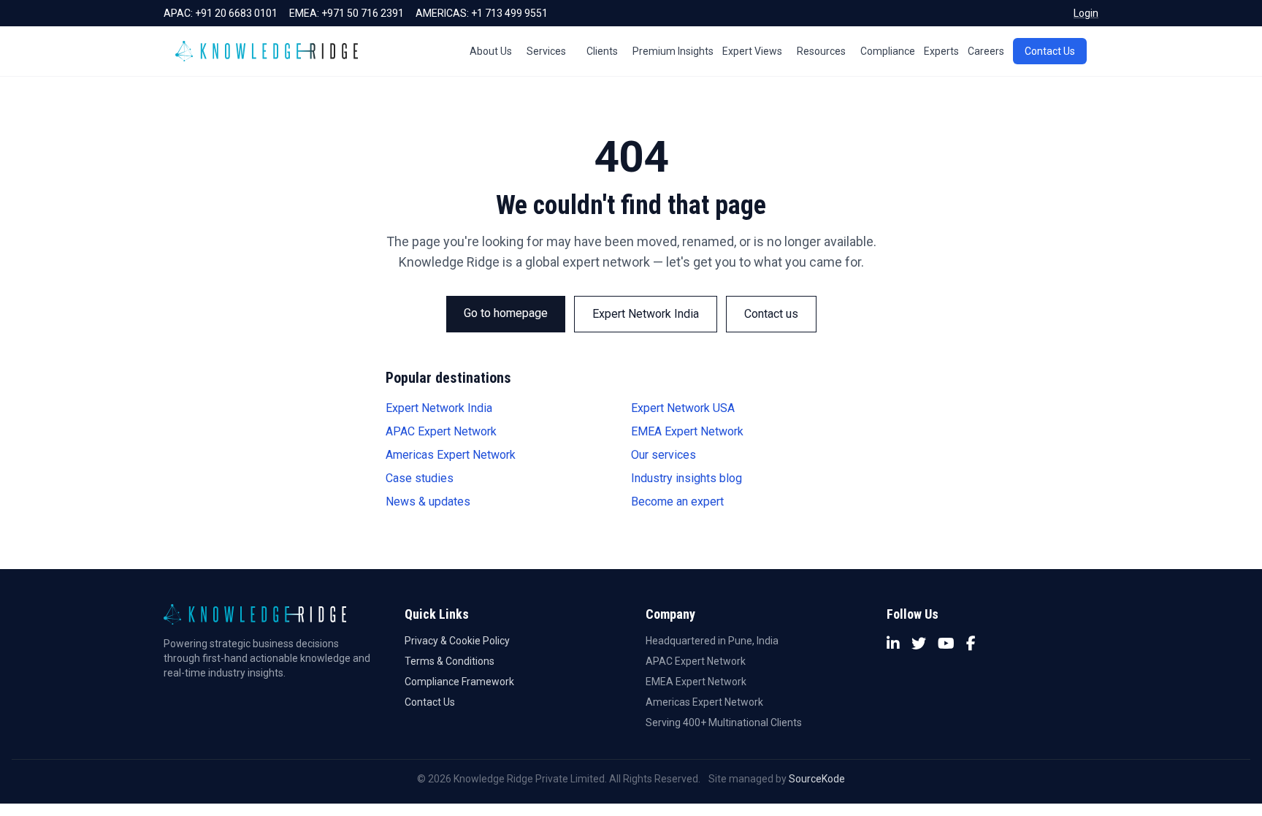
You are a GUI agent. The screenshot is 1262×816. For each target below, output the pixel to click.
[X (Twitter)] (918, 643)
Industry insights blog (686, 478)
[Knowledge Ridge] (266, 51)
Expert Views (752, 51)
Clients (602, 51)
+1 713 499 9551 (509, 13)
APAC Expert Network (441, 431)
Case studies (420, 478)
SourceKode (817, 779)
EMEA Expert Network (687, 431)
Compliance (887, 51)
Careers (986, 51)
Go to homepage (506, 313)
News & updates (428, 501)
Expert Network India (645, 314)
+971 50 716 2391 (362, 13)
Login (1086, 13)
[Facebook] (971, 643)
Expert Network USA (683, 408)
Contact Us (1050, 51)
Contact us (771, 314)
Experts (941, 51)
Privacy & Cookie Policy (457, 641)
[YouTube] (946, 643)
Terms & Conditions (449, 661)
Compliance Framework (459, 681)
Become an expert (677, 501)
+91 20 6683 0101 (236, 13)
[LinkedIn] (893, 643)
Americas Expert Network (451, 455)
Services (546, 51)
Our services (663, 455)
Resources (821, 51)
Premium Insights (673, 51)
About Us (491, 51)
